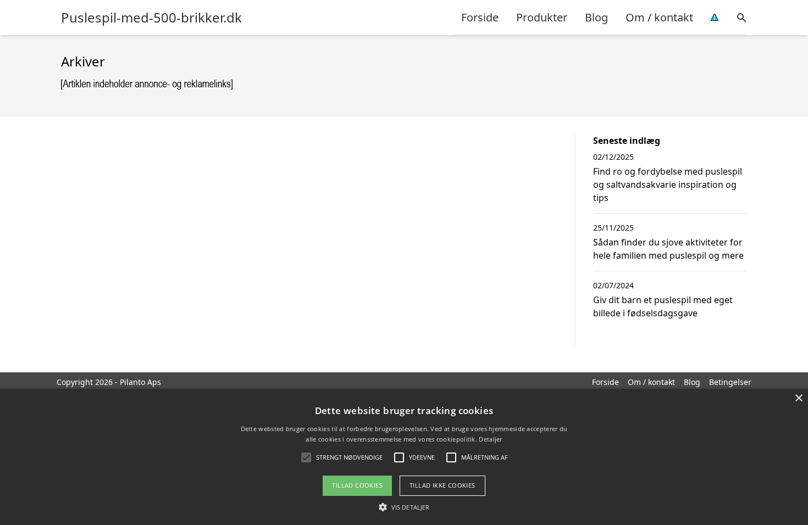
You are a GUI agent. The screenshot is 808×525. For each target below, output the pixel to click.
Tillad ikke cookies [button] (442, 485)
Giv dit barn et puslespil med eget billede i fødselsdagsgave (663, 306)
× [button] (798, 398)
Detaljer (490, 439)
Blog (596, 17)
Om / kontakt (659, 17)
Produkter (541, 17)
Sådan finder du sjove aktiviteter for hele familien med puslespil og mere (668, 248)
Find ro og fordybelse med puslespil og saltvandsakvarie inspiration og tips (667, 184)
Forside (480, 17)
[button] (404, 506)
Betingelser (730, 382)
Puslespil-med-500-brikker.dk (151, 17)
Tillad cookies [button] (357, 485)
